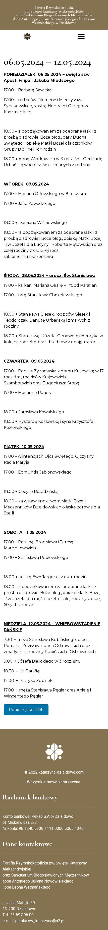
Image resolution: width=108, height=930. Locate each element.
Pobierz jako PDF (26, 709)
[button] (81, 36)
